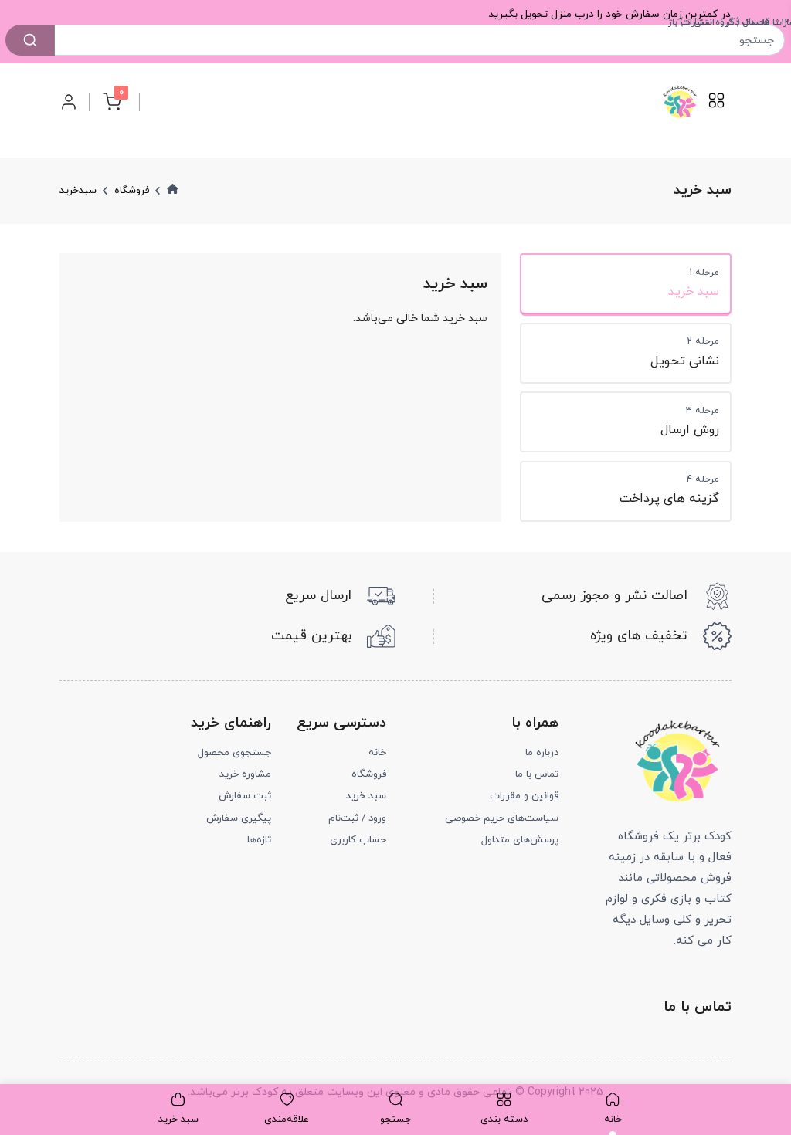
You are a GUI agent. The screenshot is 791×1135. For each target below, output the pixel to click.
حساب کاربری (358, 840)
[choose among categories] (716, 106)
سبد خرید (366, 796)
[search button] (30, 40)
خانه (377, 753)
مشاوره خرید (245, 774)
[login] (68, 102)
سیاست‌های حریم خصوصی (501, 818)
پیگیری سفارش (238, 818)
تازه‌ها (259, 840)
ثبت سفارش (245, 796)
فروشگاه (368, 774)
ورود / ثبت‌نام (357, 818)
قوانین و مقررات (524, 796)
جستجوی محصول (234, 753)
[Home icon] (172, 190)
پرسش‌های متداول (519, 840)
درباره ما (541, 753)
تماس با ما (536, 774)
